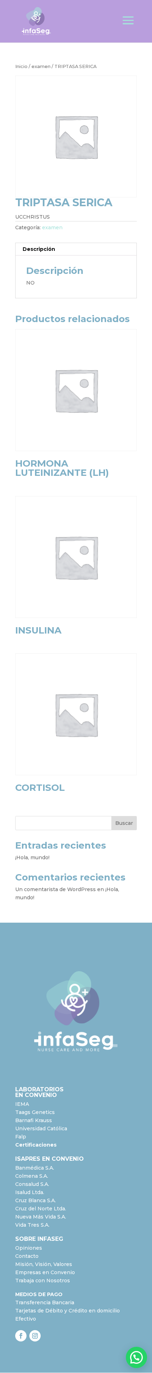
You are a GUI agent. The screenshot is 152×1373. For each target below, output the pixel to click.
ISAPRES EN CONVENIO (49, 1158)
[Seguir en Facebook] (21, 1335)
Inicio (21, 66)
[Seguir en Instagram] (35, 1335)
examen (41, 66)
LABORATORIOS (39, 1089)
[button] (136, 1357)
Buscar (124, 823)
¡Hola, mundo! (32, 857)
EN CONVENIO (36, 1095)
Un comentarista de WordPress (55, 889)
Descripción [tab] (39, 249)
